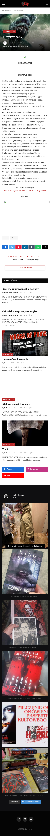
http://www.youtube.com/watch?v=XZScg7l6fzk (25, 191)
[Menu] (3, 3)
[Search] (46, 3)
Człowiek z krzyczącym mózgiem (20, 311)
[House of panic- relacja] (25, 343)
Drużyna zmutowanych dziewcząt (20, 289)
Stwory (13, 238)
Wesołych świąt (33, 260)
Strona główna (7, 10)
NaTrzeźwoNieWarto (17, 43)
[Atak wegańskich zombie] (25, 388)
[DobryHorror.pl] (25, 4)
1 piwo (5, 238)
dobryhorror (24, 505)
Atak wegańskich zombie (16, 404)
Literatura (7, 354)
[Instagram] (45, 545)
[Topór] (25, 433)
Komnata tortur (17, 260)
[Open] (25, 525)
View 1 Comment (25, 268)
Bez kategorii (9, 31)
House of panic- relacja (15, 359)
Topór (5, 449)
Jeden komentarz (11, 46)
